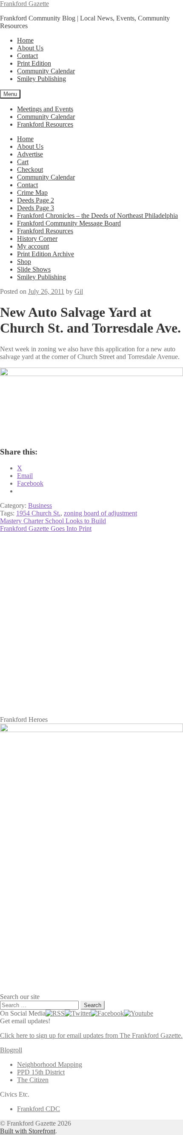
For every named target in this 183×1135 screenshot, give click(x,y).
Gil (78, 291)
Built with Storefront (27, 1131)
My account (33, 246)
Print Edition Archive (45, 254)
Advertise (30, 154)
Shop (24, 261)
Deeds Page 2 (35, 200)
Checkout (30, 169)
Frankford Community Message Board (69, 223)
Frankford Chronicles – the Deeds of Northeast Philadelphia (97, 215)
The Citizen (33, 1079)
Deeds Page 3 (35, 207)
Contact (27, 55)
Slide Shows (34, 269)
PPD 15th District (41, 1072)
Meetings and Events (45, 109)
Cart (23, 161)
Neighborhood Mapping (49, 1064)
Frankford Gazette (24, 3)
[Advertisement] (91, 624)
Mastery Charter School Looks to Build (53, 520)
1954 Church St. (38, 513)
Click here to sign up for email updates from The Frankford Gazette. (91, 1035)
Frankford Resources (45, 124)
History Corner (37, 238)
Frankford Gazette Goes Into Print (46, 528)
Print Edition (34, 63)
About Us (30, 48)
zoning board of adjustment (100, 513)
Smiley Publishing (41, 78)
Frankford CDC (38, 1108)
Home (25, 40)
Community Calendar (46, 71)
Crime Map (32, 192)
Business (40, 505)
